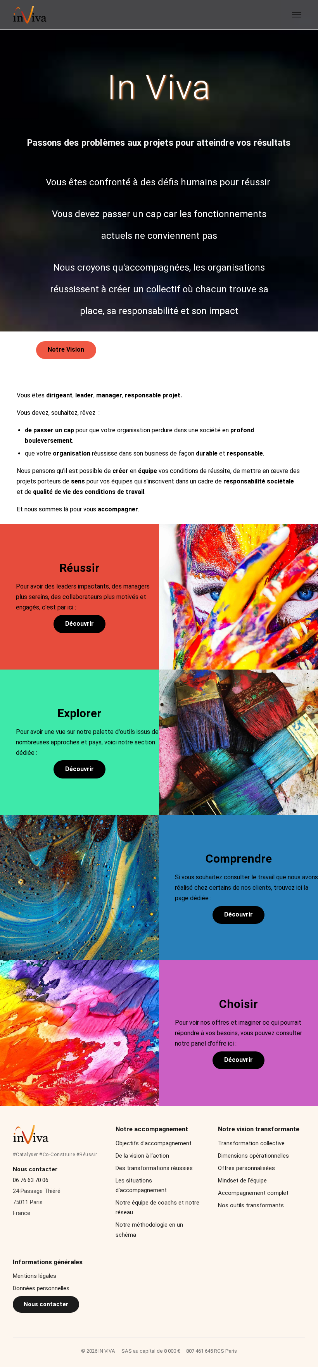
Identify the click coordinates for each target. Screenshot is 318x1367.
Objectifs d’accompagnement (154, 1143)
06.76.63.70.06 (30, 1180)
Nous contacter (46, 1304)
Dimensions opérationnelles (253, 1155)
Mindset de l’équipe (242, 1180)
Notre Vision (66, 349)
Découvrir (79, 623)
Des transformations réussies (154, 1168)
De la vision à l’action (142, 1155)
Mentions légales (34, 1275)
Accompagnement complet (253, 1192)
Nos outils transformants (251, 1205)
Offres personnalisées (246, 1168)
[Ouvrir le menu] (296, 14)
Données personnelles (41, 1288)
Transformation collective (251, 1143)
